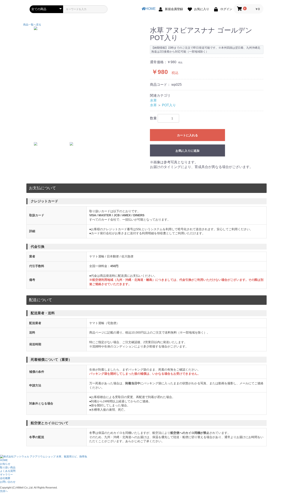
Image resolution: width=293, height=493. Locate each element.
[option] (88, 28)
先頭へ (4, 491)
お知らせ (5, 463)
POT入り (169, 105)
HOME (150, 9)
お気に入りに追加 (187, 150)
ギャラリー (6, 474)
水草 (153, 100)
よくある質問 (7, 470)
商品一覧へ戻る (32, 24)
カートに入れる (187, 135)
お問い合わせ (7, 481)
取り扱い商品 (7, 467)
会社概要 (5, 478)
